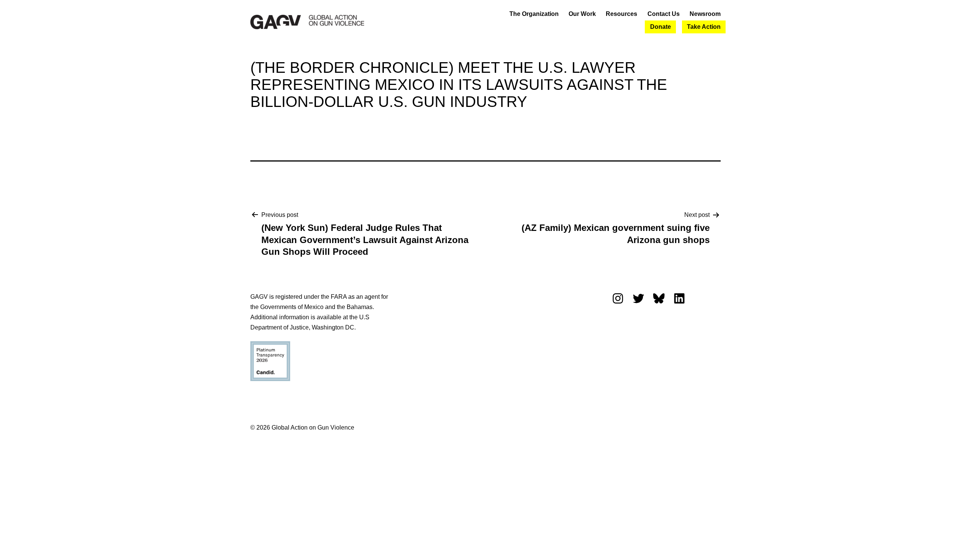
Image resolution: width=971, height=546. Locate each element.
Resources (621, 14)
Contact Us (663, 14)
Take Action (704, 27)
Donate (660, 27)
